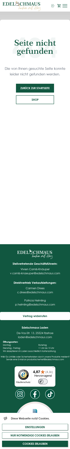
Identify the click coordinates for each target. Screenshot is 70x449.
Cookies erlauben (35, 444)
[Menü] (53, 368)
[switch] (43, 381)
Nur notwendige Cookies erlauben (35, 435)
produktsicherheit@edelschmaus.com (45, 359)
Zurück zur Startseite (35, 88)
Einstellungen (35, 427)
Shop (35, 100)
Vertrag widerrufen (35, 316)
